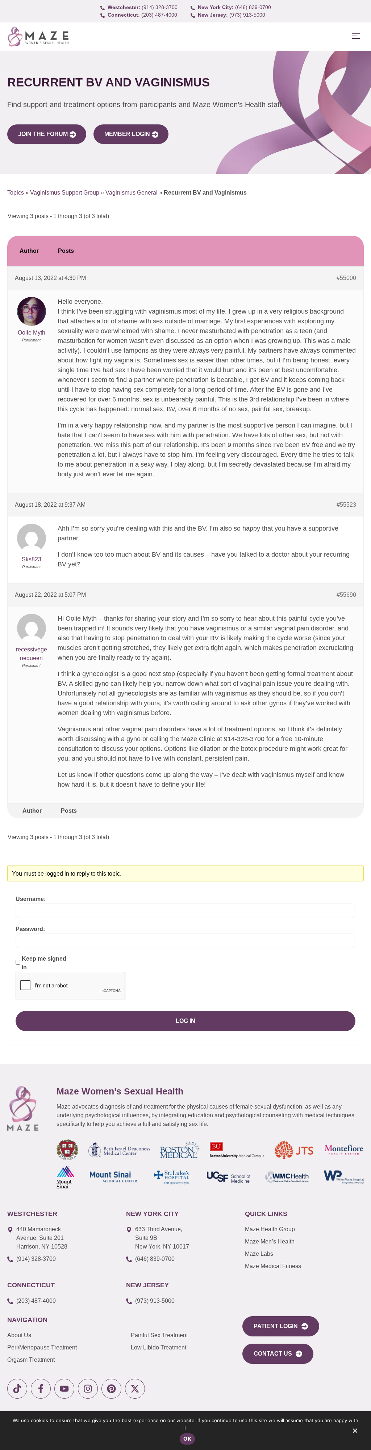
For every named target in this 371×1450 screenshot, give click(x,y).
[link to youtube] (64, 1389)
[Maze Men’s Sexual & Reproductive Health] (22, 1108)
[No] (355, 1432)
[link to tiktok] (17, 1389)
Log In (185, 1021)
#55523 (346, 505)
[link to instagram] (88, 1389)
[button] (355, 36)
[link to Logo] (37, 36)
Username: (31, 899)
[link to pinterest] (111, 1389)
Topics (15, 193)
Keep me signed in (44, 963)
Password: (30, 929)
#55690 (346, 595)
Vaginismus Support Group (64, 193)
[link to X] (135, 1389)
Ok (187, 1439)
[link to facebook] (41, 1389)
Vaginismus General (131, 193)
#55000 (346, 278)
